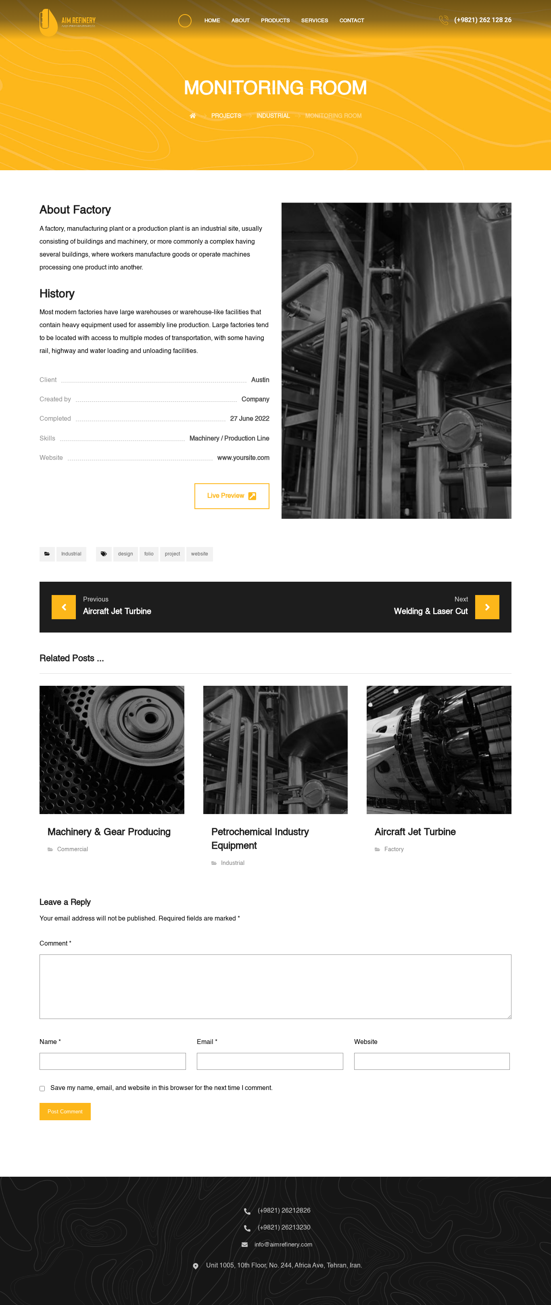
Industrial (71, 554)
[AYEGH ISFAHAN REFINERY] (68, 23)
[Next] (502, 361)
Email (207, 1042)
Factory (394, 849)
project (172, 554)
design (125, 554)
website (199, 554)
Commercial (72, 849)
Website (366, 1042)
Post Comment (65, 1112)
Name (50, 1042)
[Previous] (290, 361)
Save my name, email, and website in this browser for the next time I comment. (161, 1088)
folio (149, 554)
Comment (55, 944)
